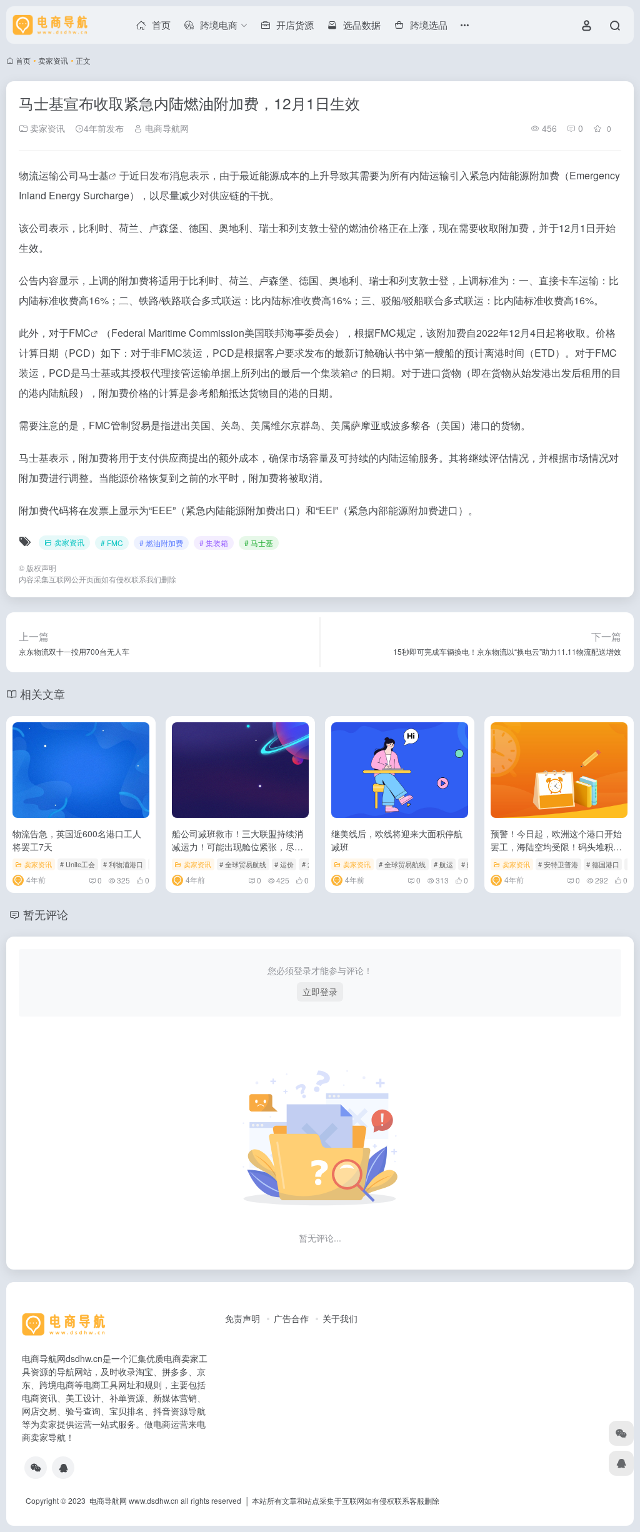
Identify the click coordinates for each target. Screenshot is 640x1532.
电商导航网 (165, 128)
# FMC (112, 542)
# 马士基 (258, 542)
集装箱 (336, 373)
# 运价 (284, 864)
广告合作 (291, 1318)
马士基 (94, 175)
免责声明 (242, 1318)
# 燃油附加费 (161, 542)
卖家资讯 (53, 60)
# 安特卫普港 (558, 864)
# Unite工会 (77, 864)
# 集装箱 (213, 542)
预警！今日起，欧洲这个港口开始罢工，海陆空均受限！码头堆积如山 (556, 846)
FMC (80, 333)
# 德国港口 (602, 864)
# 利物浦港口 (123, 864)
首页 (23, 60)
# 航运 (443, 864)
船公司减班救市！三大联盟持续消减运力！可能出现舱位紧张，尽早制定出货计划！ (237, 846)
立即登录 (320, 991)
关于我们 (340, 1318)
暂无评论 (45, 914)
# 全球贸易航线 (242, 864)
